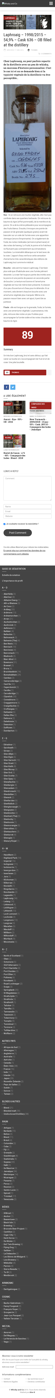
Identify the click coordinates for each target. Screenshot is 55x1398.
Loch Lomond (10, 914)
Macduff (8, 929)
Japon (6, 1078)
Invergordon (9, 870)
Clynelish (8, 696)
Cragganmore (10, 703)
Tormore (8, 1027)
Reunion (7, 1187)
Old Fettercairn (11, 965)
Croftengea (9, 709)
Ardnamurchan (11, 616)
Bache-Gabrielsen (12, 1303)
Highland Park (10, 858)
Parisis (7, 1266)
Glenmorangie (10, 825)
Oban (6, 959)
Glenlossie (9, 822)
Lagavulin (8, 895)
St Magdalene (10, 993)
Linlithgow (8, 908)
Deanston (8, 724)
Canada (7, 1063)
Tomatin (8, 1021)
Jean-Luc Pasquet (12, 1315)
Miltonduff (9, 935)
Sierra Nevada (10, 1269)
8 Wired (7, 1213)
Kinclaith (8, 886)
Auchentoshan (10, 622)
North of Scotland (12, 956)
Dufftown (8, 727)
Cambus (7, 678)
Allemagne (9, 1050)
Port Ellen (8, 974)
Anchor (7, 1216)
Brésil (6, 1140)
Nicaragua (8, 1177)
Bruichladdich (10, 672)
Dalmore (8, 718)
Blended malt (10, 1111)
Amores (7, 1332)
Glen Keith (8, 766)
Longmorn (9, 920)
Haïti (6, 1165)
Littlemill (8, 911)
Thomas (34, 50)
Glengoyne (9, 810)
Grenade (8, 1153)
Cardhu (7, 690)
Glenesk (7, 797)
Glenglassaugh (11, 807)
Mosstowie (9, 942)
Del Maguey (9, 1335)
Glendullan (9, 794)
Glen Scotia (9, 776)
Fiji (5, 1149)
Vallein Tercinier (11, 1318)
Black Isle (8, 1222)
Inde (6, 1072)
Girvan (7, 751)
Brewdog (8, 1225)
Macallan (8, 926)
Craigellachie (10, 706)
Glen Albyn (8, 754)
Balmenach (9, 637)
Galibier (7, 1250)
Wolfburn (8, 1033)
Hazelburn (8, 855)
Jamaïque (8, 1171)
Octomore (8, 962)
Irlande (7, 1075)
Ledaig (7, 901)
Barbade (8, 1131)
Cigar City (8, 1235)
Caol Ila (7, 684)
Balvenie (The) (10, 640)
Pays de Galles (10, 1084)
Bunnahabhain (10, 675)
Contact (7, 1379)
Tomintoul (8, 1024)
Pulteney (8, 977)
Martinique (9, 1174)
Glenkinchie (9, 813)
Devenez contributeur (36, 1382)
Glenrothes (9, 828)
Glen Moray (9, 769)
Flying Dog (9, 1247)
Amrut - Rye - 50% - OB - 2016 (13, 420)
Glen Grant (9, 763)
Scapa (6, 987)
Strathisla (8, 999)
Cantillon (8, 1232)
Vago (6, 1342)
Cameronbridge (11, 681)
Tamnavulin (9, 1012)
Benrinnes (8, 650)
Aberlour (8, 597)
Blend (8, 438)
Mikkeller (8, 1263)
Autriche (8, 1060)
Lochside (8, 917)
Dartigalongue (10, 1289)
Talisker (7, 1005)
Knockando (9, 892)
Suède (7, 1088)
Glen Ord (8, 772)
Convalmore (9, 700)
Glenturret (8, 835)
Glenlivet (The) (10, 816)
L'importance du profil (12, 581)
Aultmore (8, 628)
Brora (6, 668)
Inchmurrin (9, 867)
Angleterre (9, 1053)
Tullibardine (9, 1030)
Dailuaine (8, 712)
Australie (8, 1056)
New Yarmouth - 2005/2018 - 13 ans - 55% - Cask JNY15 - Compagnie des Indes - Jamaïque (40, 424)
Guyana (7, 1162)
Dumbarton (9, 731)
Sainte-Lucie (10, 1190)
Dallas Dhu (9, 715)
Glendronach (10, 791)
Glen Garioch (10, 760)
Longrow (8, 923)
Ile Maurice (9, 1168)
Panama (7, 1181)
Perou (6, 1184)
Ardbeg (7, 609)
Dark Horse (9, 1238)
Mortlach (8, 939)
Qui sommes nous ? (36, 1379)
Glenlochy (8, 819)
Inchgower (9, 864)
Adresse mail (8, 1367)
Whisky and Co (17, 1390)
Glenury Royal (10, 841)
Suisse (7, 1091)
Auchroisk (8, 625)
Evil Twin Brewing (12, 1244)
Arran (6, 619)
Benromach (9, 653)
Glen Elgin (8, 757)
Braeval (7, 665)
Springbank (9, 990)
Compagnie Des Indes (38, 406)
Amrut (8, 404)
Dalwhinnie (9, 721)
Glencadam (9, 788)
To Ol (6, 1272)
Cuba (6, 1146)
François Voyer (11, 1309)
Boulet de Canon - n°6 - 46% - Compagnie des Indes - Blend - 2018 (14, 455)
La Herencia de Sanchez (15, 1339)
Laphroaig (10, 18)
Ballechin (8, 634)
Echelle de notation (11, 575)
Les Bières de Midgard (14, 1257)
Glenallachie (9, 782)
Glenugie (8, 838)
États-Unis (9, 1066)
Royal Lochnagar (11, 984)
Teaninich (8, 1015)
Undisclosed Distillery (14, 1114)
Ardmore (8, 612)
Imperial (7, 861)
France (7, 1069)
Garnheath (8, 748)
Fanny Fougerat (11, 1306)
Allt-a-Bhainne (10, 603)
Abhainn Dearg (10, 600)
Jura (6, 876)
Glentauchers (10, 831)
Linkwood (8, 904)
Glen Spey (8, 779)
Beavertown (9, 1219)
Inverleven (8, 873)
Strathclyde (9, 996)
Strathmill (8, 1002)
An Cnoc (7, 606)
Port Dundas (10, 971)
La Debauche (10, 1253)
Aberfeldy (8, 594)
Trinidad (8, 1196)
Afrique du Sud (10, 1047)
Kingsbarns (9, 889)
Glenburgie (9, 785)
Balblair (7, 631)
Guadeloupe (9, 1156)
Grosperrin (9, 1312)
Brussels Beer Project (14, 1229)
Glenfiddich (9, 804)
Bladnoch (8, 656)
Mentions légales (11, 1382)
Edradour (8, 744)
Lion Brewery (10, 1260)
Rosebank (8, 980)
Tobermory (9, 1018)
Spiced (7, 1193)
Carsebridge (10, 693)
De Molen (8, 1241)
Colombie (8, 1143)
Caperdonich (10, 687)
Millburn (7, 932)
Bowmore (8, 662)
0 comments (46, 54)
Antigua (7, 1128)
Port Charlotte (10, 968)
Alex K (32, 1392)
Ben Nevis (8, 644)
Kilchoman (9, 880)
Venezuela (8, 1199)
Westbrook (9, 1275)
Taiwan (7, 1094)
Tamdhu (7, 1008)
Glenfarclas (9, 800)
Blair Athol (8, 659)
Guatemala (9, 1159)
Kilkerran (8, 883)
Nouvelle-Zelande (12, 1081)
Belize (6, 1134)
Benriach (8, 647)
